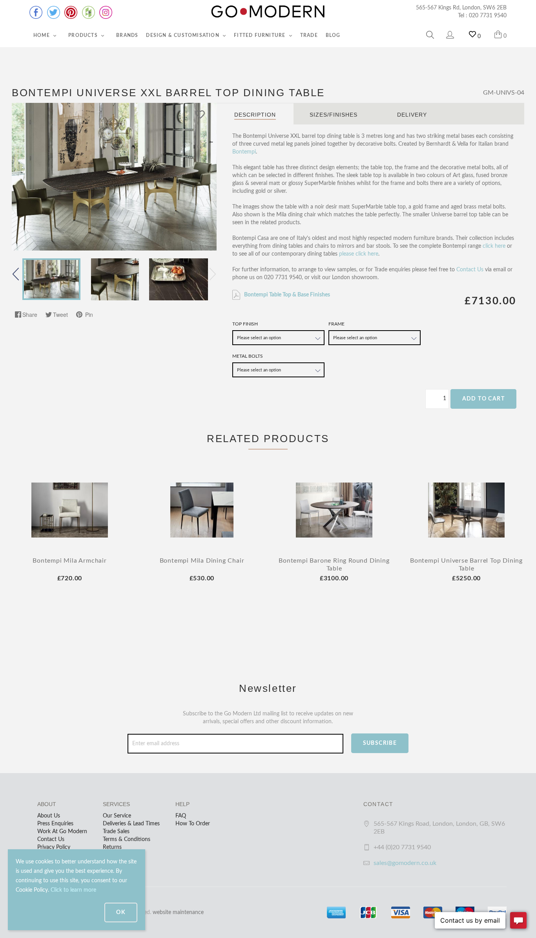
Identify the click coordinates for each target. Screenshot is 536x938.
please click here (358, 254)
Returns (112, 847)
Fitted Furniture (260, 35)
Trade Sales (116, 831)
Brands (127, 35)
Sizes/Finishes (333, 115)
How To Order (192, 823)
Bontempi (244, 152)
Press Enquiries (55, 823)
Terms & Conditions (126, 839)
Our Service (117, 816)
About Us (48, 816)
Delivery (412, 115)
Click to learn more (73, 890)
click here (494, 246)
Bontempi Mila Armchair (70, 561)
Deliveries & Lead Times (131, 823)
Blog (333, 35)
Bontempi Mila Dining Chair (202, 561)
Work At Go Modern (62, 831)
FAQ (180, 816)
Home (42, 35)
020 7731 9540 (488, 15)
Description (255, 115)
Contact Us (469, 269)
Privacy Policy (53, 847)
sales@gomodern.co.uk (405, 863)
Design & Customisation (183, 35)
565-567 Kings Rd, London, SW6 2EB (461, 8)
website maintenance (178, 912)
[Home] (268, 12)
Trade (309, 35)
